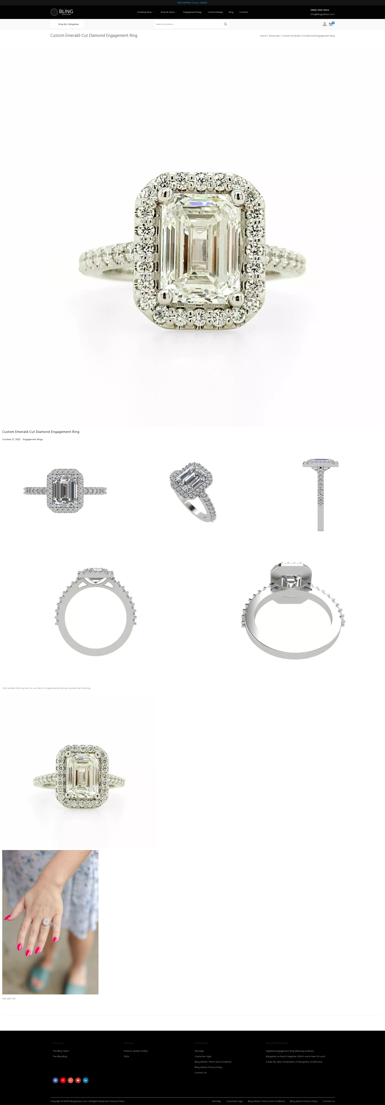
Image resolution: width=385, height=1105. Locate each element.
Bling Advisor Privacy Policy (208, 1067)
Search (225, 24)
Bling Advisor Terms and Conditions (213, 1061)
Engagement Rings (33, 439)
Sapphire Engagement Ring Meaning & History (290, 1051)
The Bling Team (61, 1051)
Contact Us (201, 1072)
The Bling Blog (60, 1056)
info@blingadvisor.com (323, 14)
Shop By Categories (68, 24)
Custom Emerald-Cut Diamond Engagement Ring (40, 432)
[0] (330, 24)
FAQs (126, 1056)
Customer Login (203, 1056)
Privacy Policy (117, 1101)
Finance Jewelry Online (136, 1051)
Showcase (274, 35)
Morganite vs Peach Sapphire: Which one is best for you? (295, 1056)
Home (263, 35)
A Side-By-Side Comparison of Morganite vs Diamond (294, 1061)
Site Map (199, 1051)
